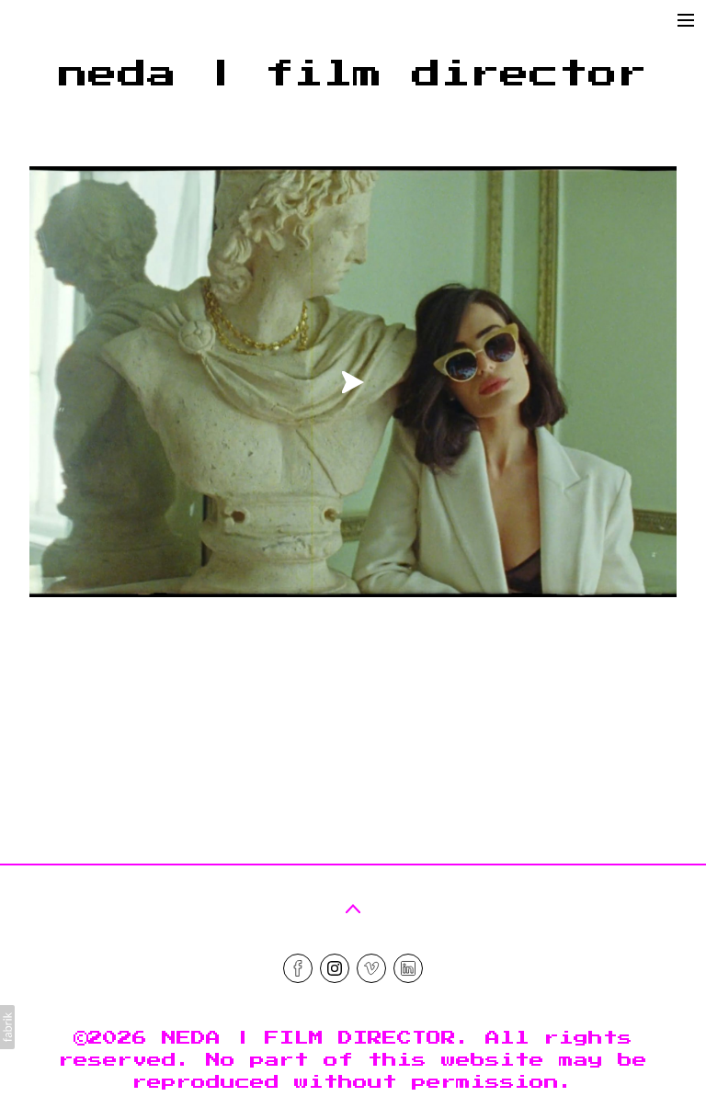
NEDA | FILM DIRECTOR (309, 1038)
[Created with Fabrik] (7, 1027)
